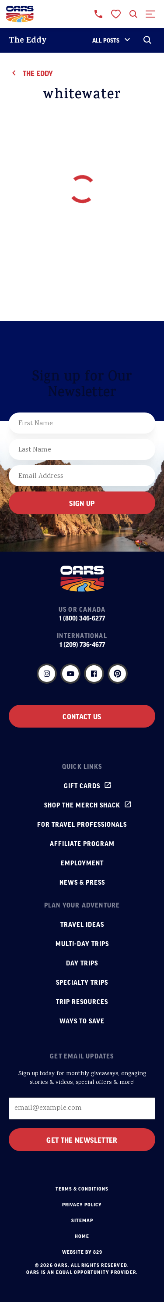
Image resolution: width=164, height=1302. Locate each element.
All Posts (105, 40)
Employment (82, 862)
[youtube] (70, 674)
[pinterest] (118, 674)
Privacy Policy (82, 1204)
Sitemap (82, 1220)
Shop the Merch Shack (82, 804)
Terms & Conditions (82, 1188)
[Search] (147, 40)
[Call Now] (98, 14)
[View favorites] (116, 14)
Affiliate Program (82, 843)
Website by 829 (82, 1252)
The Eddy (27, 41)
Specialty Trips (82, 982)
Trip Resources (82, 1001)
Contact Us (82, 716)
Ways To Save (82, 1020)
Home (82, 1236)
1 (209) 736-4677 (82, 644)
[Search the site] (133, 14)
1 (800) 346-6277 (82, 617)
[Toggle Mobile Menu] (150, 14)
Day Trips (82, 962)
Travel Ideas (82, 924)
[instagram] (47, 674)
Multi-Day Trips (82, 943)
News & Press (82, 882)
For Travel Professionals (82, 824)
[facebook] (94, 674)
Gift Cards (82, 785)
